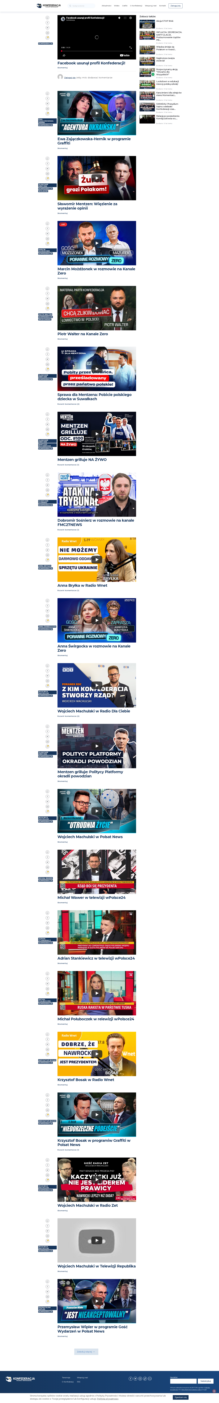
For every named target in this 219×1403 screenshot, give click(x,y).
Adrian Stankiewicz (45, 939)
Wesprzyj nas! (150, 6)
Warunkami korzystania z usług (191, 1390)
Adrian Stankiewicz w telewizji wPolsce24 (96, 958)
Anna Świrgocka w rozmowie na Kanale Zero (93, 648)
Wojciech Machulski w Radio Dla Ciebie (93, 711)
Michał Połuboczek (45, 1000)
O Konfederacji (136, 6)
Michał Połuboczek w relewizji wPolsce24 (95, 1019)
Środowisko (45, 319)
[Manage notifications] (214, 1391)
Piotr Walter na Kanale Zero (82, 334)
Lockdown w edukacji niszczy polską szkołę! (167, 82)
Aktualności (106, 6)
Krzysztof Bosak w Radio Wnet (85, 1079)
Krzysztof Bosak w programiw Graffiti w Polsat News (93, 1142)
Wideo (116, 6)
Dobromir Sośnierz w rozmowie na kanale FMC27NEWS (95, 522)
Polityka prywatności (107, 1399)
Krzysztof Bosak (47, 1060)
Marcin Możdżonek (44, 250)
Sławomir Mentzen (43, 185)
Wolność (43, 191)
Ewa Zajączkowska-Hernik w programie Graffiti (94, 141)
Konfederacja (45, 44)
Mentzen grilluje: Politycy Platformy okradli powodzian (90, 774)
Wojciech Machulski (44, 692)
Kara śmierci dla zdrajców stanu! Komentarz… (169, 94)
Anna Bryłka (45, 566)
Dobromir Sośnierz (43, 502)
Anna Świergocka (47, 627)
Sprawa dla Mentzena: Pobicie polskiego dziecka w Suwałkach (94, 396)
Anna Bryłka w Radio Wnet (82, 585)
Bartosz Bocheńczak (45, 445)
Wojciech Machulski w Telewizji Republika (96, 1266)
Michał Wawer (45, 878)
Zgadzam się (181, 1397)
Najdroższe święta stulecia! (165, 59)
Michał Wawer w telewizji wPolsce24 (91, 897)
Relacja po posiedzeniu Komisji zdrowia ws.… (167, 117)
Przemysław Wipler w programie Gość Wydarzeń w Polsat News (92, 1329)
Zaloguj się (176, 6)
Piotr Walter (45, 314)
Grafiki (124, 6)
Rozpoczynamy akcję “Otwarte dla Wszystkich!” (166, 72)
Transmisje (66, 1378)
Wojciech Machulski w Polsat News (90, 837)
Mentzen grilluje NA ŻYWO (82, 459)
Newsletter (174, 1377)
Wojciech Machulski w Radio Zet (87, 1205)
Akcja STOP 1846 (164, 21)
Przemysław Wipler (45, 1308)
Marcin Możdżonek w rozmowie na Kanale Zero (96, 271)
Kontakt (162, 6)
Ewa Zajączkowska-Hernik (46, 121)
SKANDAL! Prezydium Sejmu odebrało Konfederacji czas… (167, 106)
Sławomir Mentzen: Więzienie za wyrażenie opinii (87, 206)
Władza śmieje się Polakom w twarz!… (166, 48)
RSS (78, 1382)
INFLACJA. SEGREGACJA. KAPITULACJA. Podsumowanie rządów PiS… (169, 36)
